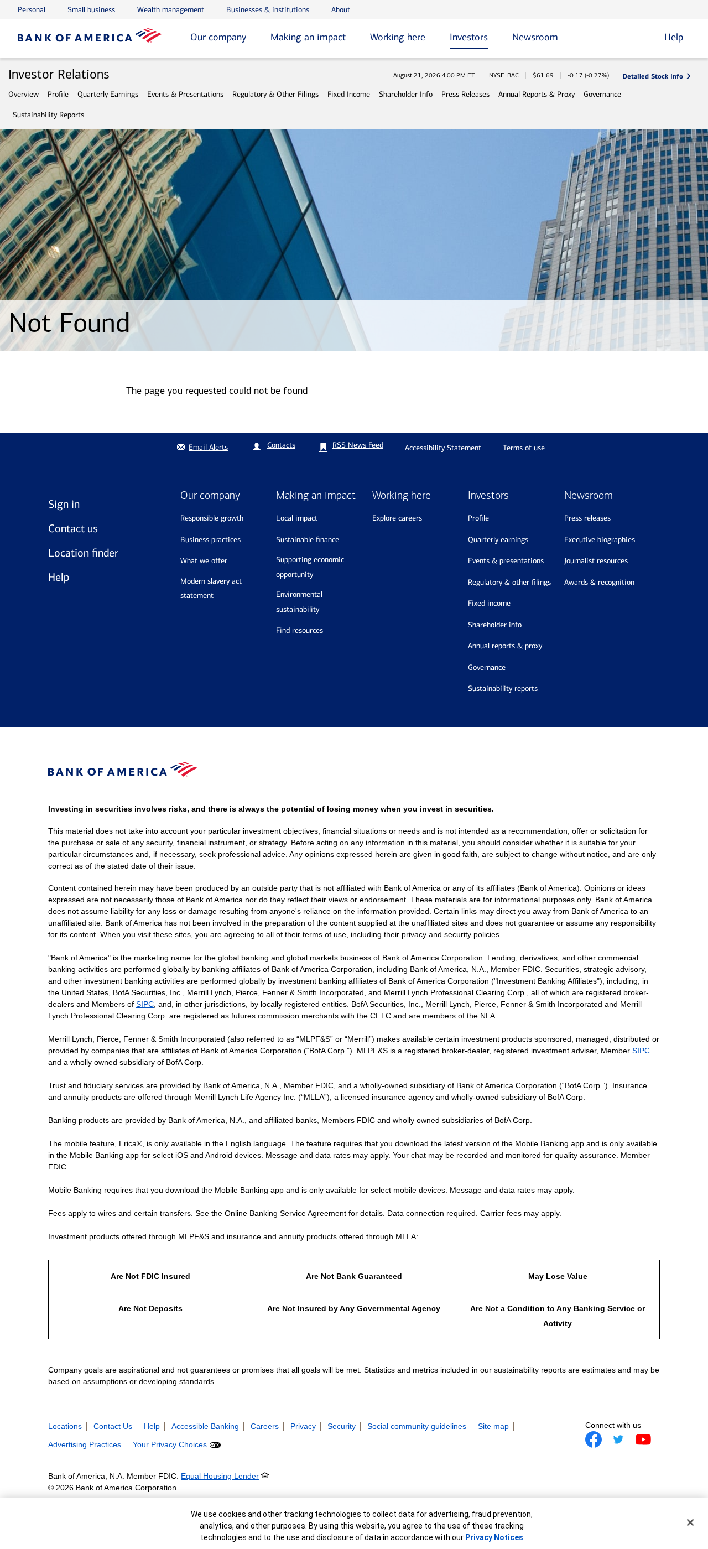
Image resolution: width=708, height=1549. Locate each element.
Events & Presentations (185, 94)
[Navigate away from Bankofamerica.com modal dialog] (593, 1439)
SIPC (145, 1004)
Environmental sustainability (299, 602)
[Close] (690, 1522)
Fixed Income (348, 94)
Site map (493, 1426)
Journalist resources (596, 560)
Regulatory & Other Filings (275, 94)
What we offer (203, 560)
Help (58, 577)
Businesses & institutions (267, 9)
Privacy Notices (494, 1537)
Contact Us (112, 1426)
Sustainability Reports (48, 114)
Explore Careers (397, 518)
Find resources (299, 630)
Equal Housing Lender (220, 1476)
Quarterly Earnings (107, 94)
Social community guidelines (416, 1426)
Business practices (210, 539)
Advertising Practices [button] (84, 1444)
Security (341, 1426)
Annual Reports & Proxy (536, 94)
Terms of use (524, 448)
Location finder (83, 552)
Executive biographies (599, 539)
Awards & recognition (599, 582)
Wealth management (170, 9)
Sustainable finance (307, 539)
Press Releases (465, 94)
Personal (31, 9)
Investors (469, 37)
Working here (397, 37)
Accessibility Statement (443, 448)
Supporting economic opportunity (310, 567)
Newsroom (535, 37)
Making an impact (308, 37)
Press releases (587, 518)
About (340, 9)
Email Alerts (208, 447)
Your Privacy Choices (170, 1444)
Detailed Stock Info (653, 76)
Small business (91, 9)
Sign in (64, 504)
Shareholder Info (406, 94)
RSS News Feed (357, 445)
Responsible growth (211, 518)
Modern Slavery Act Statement (211, 588)
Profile (58, 94)
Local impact (296, 518)
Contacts (281, 445)
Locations (65, 1426)
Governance (602, 94)
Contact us (73, 528)
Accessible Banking (205, 1426)
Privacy (303, 1426)
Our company (218, 37)
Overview (23, 94)
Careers (265, 1426)
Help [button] (673, 37)
